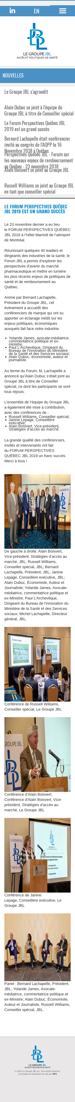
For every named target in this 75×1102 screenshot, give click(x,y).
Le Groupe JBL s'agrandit (26, 92)
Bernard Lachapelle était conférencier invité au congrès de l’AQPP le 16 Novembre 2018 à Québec (37, 144)
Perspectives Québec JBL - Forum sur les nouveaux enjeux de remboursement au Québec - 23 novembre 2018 (38, 160)
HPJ (55, 1074)
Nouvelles (13, 75)
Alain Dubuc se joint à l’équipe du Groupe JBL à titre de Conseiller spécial (39, 110)
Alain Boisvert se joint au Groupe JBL (36, 170)
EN (36, 11)
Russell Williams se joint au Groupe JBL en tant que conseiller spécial (39, 188)
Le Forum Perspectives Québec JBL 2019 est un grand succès (34, 126)
